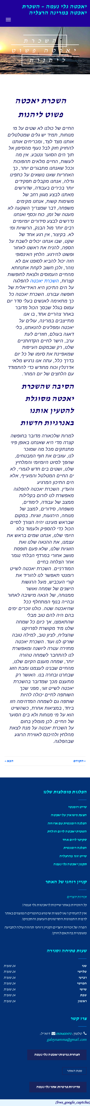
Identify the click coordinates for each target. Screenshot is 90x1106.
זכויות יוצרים (77, 897)
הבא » (9, 761)
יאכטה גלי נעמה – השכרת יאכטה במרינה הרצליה (54, 9)
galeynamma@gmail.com (67, 1040)
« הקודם (79, 761)
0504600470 (63, 1034)
